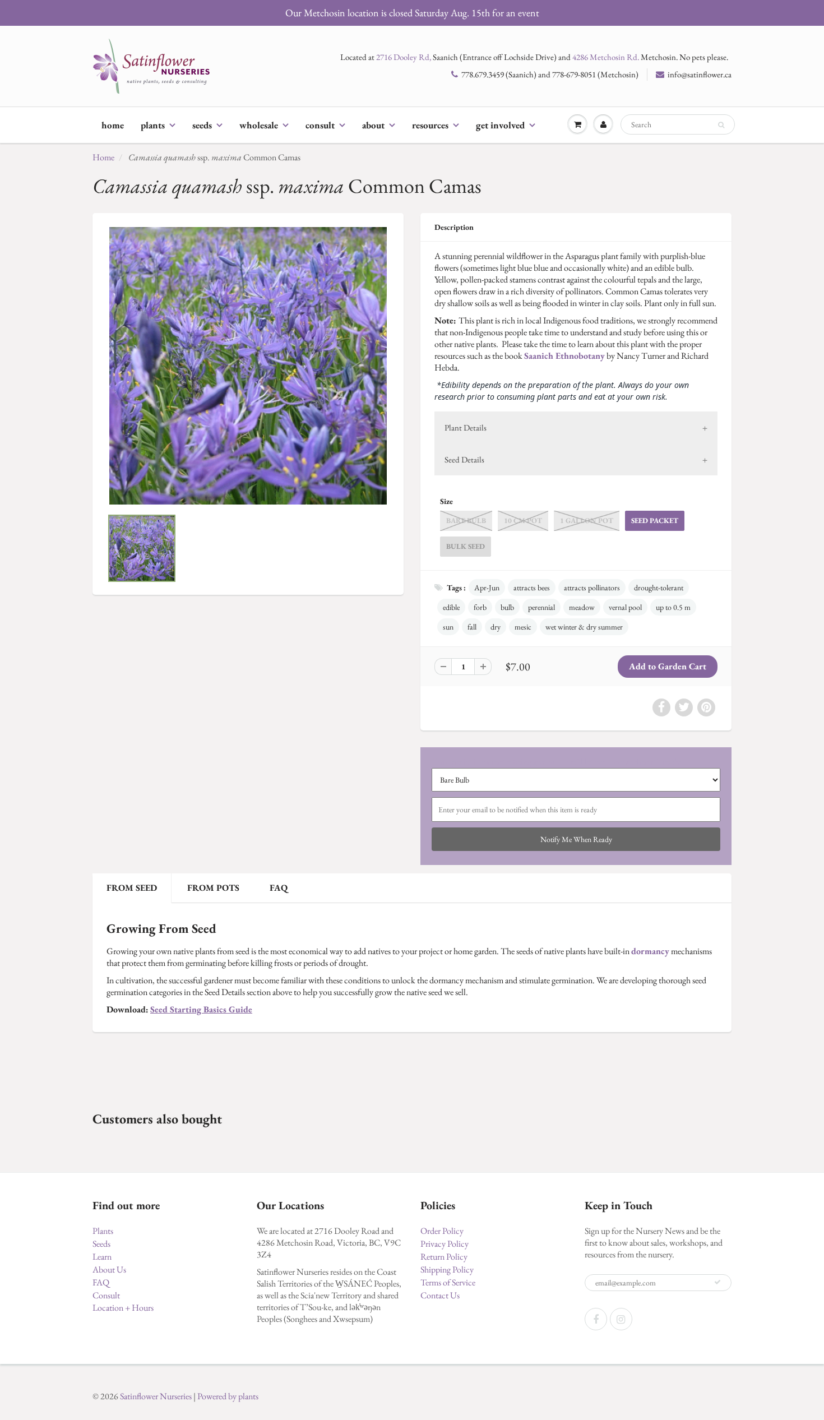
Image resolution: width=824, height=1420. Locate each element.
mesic (523, 627)
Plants (153, 125)
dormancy (650, 951)
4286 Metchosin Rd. (605, 57)
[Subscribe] (717, 1282)
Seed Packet (654, 520)
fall (471, 627)
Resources (430, 125)
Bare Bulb (466, 520)
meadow (582, 607)
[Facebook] (596, 1319)
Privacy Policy (444, 1244)
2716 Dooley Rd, (403, 57)
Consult (320, 125)
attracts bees (531, 587)
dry (495, 627)
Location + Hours (123, 1307)
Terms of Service (447, 1282)
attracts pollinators (592, 587)
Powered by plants (227, 1396)
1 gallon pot (586, 520)
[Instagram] (621, 1319)
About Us (109, 1269)
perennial (541, 607)
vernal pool (625, 607)
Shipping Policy (447, 1269)
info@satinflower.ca (700, 74)
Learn (102, 1256)
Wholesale (258, 125)
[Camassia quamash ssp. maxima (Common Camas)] (248, 366)
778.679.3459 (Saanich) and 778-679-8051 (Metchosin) (549, 74)
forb (480, 607)
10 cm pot (523, 520)
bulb (507, 607)
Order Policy (442, 1231)
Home (112, 125)
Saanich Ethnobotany (564, 356)
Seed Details (464, 459)
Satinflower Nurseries (156, 1396)
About (373, 125)
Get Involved (500, 125)
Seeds (202, 125)
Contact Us (440, 1295)
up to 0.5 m (673, 607)
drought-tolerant (658, 587)
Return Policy (443, 1256)
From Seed (132, 888)
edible (451, 607)
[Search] (721, 125)
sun (448, 627)
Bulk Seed (465, 546)
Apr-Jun (486, 587)
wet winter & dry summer (584, 627)
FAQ (279, 888)
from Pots (213, 888)
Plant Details (466, 427)
